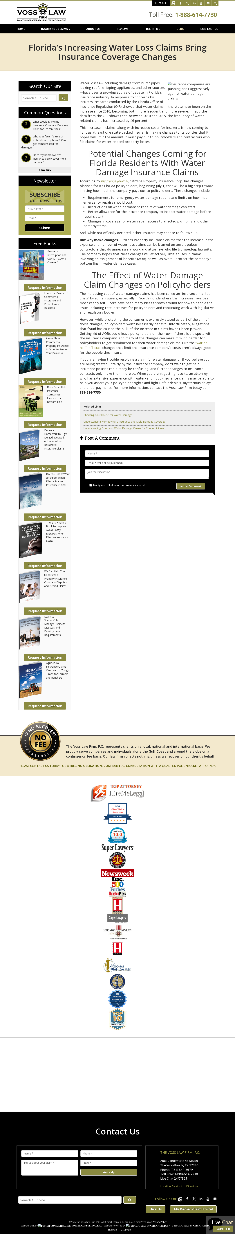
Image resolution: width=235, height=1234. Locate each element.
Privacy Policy (160, 1222)
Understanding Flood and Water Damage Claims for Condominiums (124, 428)
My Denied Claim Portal (193, 1209)
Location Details (170, 1186)
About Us (93, 29)
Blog (180, 29)
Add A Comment (190, 486)
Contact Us (209, 29)
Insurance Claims (54, 29)
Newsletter (44, 180)
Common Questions (45, 112)
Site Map (112, 1229)
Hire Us (160, 3)
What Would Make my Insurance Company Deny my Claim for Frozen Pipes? (50, 125)
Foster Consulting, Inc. (86, 1225)
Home (21, 29)
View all (45, 169)
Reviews (123, 29)
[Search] (215, 3)
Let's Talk (223, 1229)
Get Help (109, 1172)
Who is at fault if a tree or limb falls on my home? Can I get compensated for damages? (44, 142)
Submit (44, 228)
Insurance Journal (114, 181)
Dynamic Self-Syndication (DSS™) (192, 1225)
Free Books (44, 243)
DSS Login (126, 1229)
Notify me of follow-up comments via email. (119, 485)
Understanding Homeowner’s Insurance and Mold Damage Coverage (124, 421)
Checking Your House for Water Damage (108, 415)
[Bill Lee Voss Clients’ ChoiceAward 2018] (117, 823)
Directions (192, 1186)
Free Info (151, 29)
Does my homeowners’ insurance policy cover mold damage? (49, 158)
